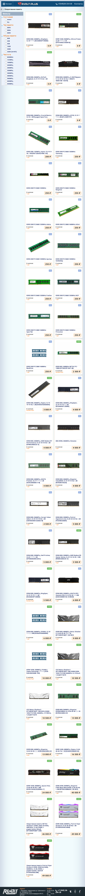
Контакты (78, 4)
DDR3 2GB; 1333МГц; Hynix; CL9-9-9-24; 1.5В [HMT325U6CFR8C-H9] (39, 152)
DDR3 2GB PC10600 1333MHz (36, 188)
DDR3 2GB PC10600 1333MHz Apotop (39, 259)
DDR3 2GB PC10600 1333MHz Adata (38, 224)
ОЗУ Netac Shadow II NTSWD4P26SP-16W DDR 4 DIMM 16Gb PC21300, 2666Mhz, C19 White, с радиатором (38, 712)
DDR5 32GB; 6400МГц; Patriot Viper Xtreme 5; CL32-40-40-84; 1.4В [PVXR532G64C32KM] (68, 825)
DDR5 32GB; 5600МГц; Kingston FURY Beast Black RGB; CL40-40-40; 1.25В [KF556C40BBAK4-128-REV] (68, 787)
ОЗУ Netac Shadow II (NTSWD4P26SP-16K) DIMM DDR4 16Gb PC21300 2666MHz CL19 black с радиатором (68, 672)
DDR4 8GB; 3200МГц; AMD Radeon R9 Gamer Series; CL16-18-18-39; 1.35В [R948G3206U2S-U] (68, 557)
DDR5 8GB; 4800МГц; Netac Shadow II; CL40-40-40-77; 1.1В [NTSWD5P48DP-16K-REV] (68, 633)
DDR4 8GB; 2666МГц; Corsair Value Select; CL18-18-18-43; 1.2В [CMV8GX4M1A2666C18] (38, 519)
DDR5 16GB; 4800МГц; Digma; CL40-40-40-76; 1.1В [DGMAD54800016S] (68, 750)
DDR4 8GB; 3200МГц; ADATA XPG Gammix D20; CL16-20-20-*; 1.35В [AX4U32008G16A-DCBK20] (67, 595)
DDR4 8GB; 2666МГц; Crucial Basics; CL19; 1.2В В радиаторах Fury (39, 116)
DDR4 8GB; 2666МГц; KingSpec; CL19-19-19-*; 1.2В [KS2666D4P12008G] (66, 404)
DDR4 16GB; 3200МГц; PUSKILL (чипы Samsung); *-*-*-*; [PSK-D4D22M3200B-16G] (37, 671)
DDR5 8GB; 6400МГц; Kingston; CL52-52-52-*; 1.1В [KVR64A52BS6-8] (38, 750)
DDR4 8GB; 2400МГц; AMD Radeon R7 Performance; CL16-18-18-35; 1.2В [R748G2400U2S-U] (39, 442)
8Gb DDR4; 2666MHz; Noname (66, 441)
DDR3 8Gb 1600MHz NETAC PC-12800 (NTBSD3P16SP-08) (66, 367)
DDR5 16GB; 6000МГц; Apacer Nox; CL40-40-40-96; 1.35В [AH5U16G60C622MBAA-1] (38, 787)
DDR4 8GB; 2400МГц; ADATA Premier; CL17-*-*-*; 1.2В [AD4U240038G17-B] (36, 480)
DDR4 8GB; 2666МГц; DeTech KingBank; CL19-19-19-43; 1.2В (36, 78)
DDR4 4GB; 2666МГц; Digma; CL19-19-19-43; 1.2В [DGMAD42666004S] (38, 403)
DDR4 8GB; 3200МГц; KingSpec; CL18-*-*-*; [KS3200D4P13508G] (37, 40)
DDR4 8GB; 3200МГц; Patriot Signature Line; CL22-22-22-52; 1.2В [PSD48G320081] (68, 519)
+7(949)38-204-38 (65, 4)
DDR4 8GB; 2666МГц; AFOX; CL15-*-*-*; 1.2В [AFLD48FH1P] (68, 116)
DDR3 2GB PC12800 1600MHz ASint (68, 224)
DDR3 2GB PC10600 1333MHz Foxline (39, 295)
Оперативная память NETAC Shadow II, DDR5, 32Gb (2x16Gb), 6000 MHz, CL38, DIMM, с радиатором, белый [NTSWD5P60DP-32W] (37, 827)
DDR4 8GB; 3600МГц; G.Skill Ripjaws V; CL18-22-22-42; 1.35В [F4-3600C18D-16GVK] (68, 78)
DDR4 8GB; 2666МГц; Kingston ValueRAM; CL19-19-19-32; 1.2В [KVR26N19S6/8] (66, 480)
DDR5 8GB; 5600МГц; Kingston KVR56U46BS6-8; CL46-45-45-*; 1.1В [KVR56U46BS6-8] (68, 711)
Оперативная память (13, 9)
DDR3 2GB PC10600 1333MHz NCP (67, 295)
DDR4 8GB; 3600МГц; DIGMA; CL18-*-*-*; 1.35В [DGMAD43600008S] (38, 632)
